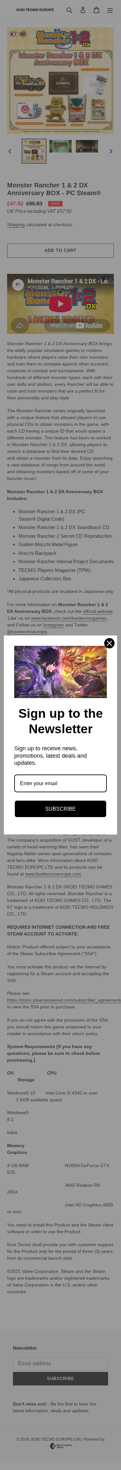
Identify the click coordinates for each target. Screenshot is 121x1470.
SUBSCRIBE (60, 809)
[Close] (109, 643)
